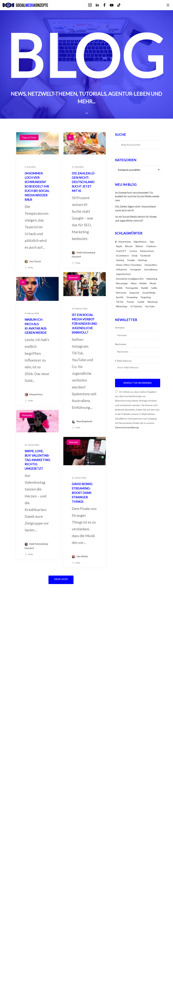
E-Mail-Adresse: (123, 360)
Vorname (120, 327)
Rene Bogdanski (84, 421)
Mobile (143, 283)
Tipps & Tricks (29, 137)
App (152, 241)
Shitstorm (121, 292)
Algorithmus (140, 241)
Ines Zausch (35, 261)
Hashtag (142, 260)
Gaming (120, 260)
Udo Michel (82, 556)
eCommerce (122, 255)
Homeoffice (151, 264)
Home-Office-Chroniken (129, 264)
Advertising (124, 241)
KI (70, 137)
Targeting (145, 297)
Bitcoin (129, 246)
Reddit (144, 287)
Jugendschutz (123, 274)
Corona (133, 250)
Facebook (145, 255)
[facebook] (106, 5)
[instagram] (92, 5)
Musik (153, 283)
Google (131, 260)
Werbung (152, 301)
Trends (130, 301)
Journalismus (151, 269)
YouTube (150, 306)
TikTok (119, 301)
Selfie (154, 287)
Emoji (134, 255)
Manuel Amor (36, 394)
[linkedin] (99, 5)
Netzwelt (73, 277)
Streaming (132, 297)
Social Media (148, 292)
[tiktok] (121, 5)
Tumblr (140, 301)
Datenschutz (147, 250)
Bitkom (139, 246)
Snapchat (134, 292)
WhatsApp (121, 306)
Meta (134, 283)
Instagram (135, 269)
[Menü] (168, 5)
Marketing (27, 415)
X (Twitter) (136, 306)
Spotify (119, 297)
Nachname (120, 344)
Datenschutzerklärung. (127, 427)
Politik (119, 287)
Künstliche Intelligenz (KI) (129, 278)
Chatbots (151, 246)
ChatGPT (121, 250)
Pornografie (132, 287)
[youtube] (114, 5)
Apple (119, 246)
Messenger (122, 283)
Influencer (121, 269)
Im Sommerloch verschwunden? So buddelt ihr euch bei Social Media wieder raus (137, 196)
